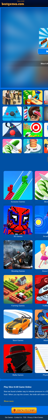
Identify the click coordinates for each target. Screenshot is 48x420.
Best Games (39, 417)
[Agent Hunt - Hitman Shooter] (12, 91)
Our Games (9, 417)
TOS (24, 417)
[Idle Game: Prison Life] (32, 91)
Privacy (30, 417)
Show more (9, 401)
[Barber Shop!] (32, 107)
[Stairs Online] (12, 107)
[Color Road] (12, 123)
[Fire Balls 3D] (32, 140)
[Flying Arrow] (32, 123)
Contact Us (18, 417)
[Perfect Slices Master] (12, 140)
